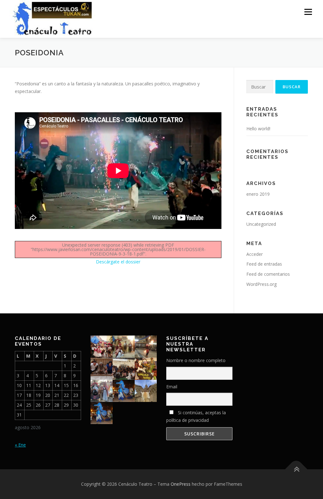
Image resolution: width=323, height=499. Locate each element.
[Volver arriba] (296, 469)
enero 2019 (258, 194)
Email (171, 387)
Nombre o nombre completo (196, 360)
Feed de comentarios (268, 274)
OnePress (181, 484)
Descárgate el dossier (118, 262)
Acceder (254, 254)
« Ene (20, 445)
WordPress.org (261, 284)
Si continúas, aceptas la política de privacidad (196, 416)
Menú (308, 12)
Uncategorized (261, 224)
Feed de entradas (264, 264)
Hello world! (258, 129)
